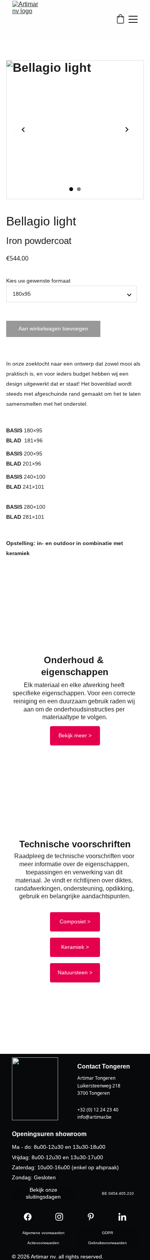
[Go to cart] (120, 19)
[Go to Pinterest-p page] (91, 1217)
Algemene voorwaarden (43, 1233)
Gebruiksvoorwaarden (107, 1243)
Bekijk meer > (75, 735)
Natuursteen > (75, 972)
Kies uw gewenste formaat (38, 281)
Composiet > (75, 921)
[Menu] (133, 19)
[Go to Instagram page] (59, 1217)
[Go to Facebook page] (28, 1217)
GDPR (107, 1233)
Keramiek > (75, 947)
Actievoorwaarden (43, 1243)
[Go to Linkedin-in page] (122, 1217)
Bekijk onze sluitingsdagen (43, 1193)
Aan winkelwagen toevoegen (53, 328)
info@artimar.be (94, 1117)
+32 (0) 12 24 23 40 (97, 1109)
